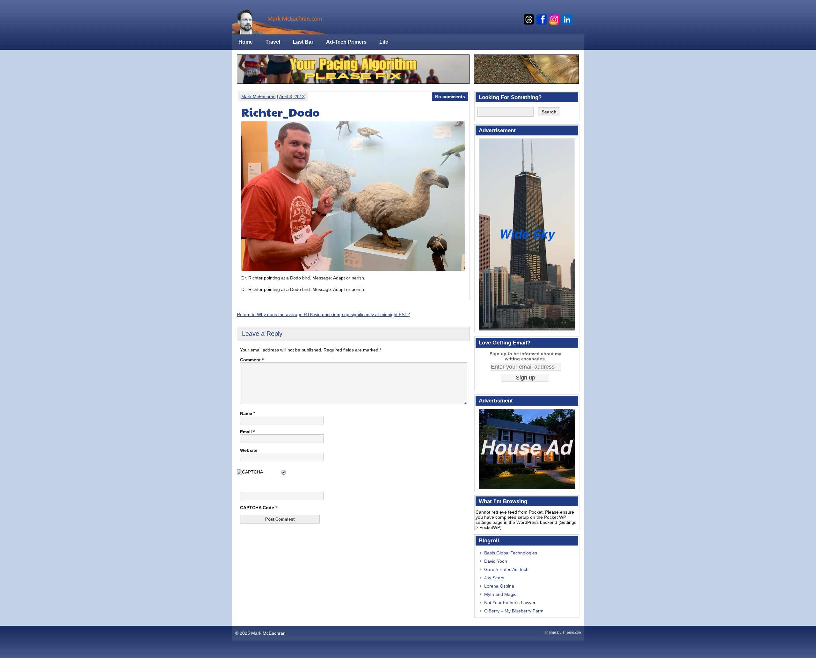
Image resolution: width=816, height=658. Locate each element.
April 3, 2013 (292, 96)
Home (245, 42)
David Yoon (495, 561)
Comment (252, 359)
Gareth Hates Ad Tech (506, 569)
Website (249, 450)
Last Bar (303, 42)
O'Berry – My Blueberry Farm (513, 610)
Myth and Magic (500, 594)
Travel (273, 42)
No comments (450, 96)
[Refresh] (284, 473)
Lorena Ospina (499, 586)
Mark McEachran (258, 96)
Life (383, 42)
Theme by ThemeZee (562, 632)
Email (247, 431)
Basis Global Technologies (510, 552)
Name (247, 413)
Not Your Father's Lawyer (510, 602)
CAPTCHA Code (257, 507)
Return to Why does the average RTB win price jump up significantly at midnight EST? (323, 314)
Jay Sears (494, 577)
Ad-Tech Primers (346, 42)
